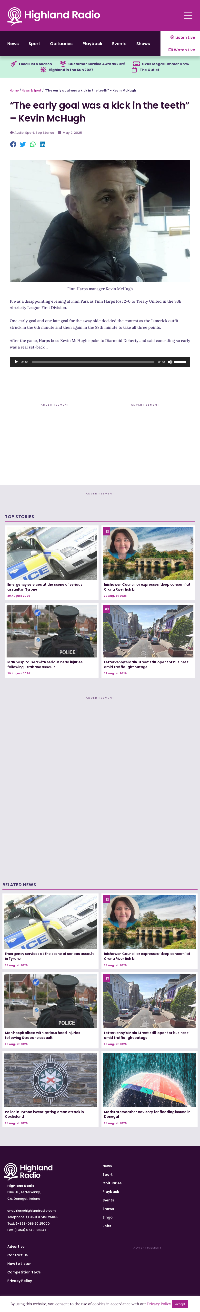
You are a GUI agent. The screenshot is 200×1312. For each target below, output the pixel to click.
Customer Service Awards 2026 (96, 64)
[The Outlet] (134, 70)
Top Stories (45, 132)
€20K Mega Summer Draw (165, 64)
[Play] (16, 361)
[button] (13, 145)
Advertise (16, 1246)
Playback (92, 43)
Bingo (107, 1217)
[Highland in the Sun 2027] (43, 70)
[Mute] (170, 361)
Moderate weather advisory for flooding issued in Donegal (147, 1114)
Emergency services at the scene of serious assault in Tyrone (44, 587)
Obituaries (61, 43)
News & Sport (31, 90)
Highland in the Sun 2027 (71, 69)
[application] (100, 362)
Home (14, 90)
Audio (19, 132)
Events (119, 43)
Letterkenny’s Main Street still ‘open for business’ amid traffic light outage (147, 664)
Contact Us (17, 1255)
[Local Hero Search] (14, 64)
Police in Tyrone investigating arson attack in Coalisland (44, 1114)
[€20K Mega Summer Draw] (136, 64)
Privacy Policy (19, 1280)
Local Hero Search (35, 64)
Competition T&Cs (24, 1272)
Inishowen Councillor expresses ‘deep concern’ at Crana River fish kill (147, 587)
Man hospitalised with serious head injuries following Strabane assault (44, 664)
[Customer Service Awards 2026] (63, 64)
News (13, 43)
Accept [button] (180, 1304)
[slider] (181, 361)
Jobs (106, 1225)
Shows (143, 43)
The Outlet (150, 69)
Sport (34, 43)
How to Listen (19, 1263)
